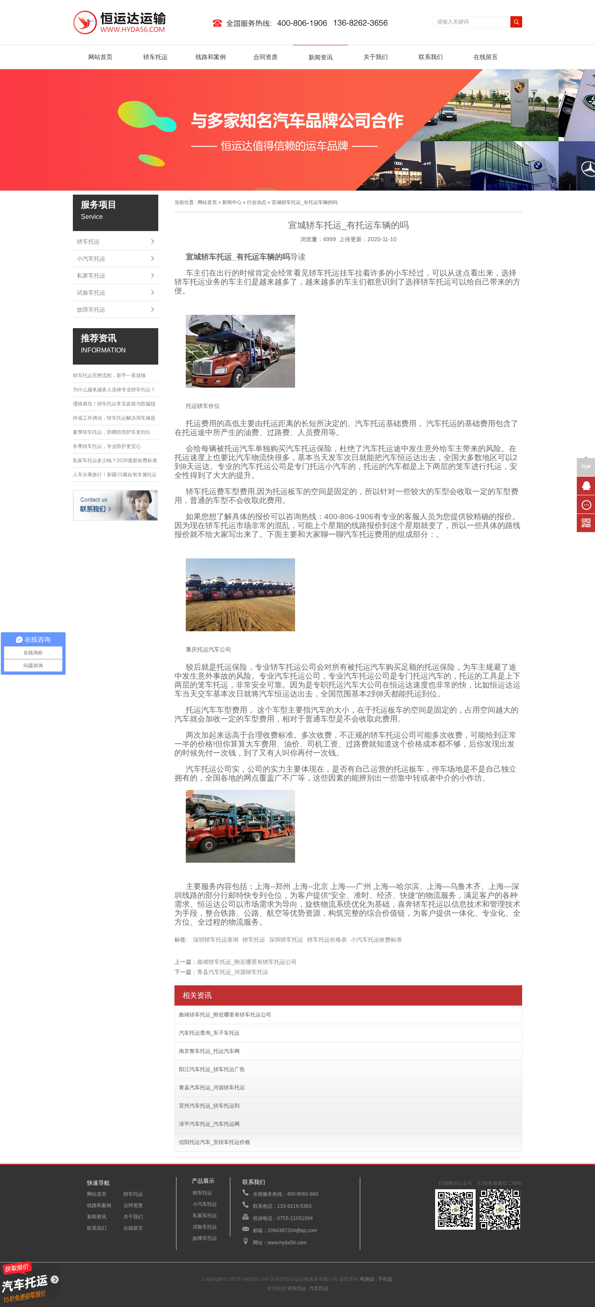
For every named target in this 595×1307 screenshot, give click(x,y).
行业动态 (256, 202)
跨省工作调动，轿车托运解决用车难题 (114, 418)
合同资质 (265, 56)
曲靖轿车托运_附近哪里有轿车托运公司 (247, 962)
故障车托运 (91, 309)
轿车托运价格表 (327, 939)
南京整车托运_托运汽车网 (209, 1051)
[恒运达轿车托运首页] (234, 35)
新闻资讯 (320, 57)
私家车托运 (91, 275)
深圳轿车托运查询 (215, 939)
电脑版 (367, 1279)
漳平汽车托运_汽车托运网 (209, 1124)
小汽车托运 (91, 258)
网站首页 (100, 56)
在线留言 (486, 56)
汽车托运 (319, 1288)
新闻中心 (232, 202)
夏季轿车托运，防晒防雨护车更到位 (112, 432)
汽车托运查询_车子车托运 (209, 1033)
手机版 (385, 1279)
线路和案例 (211, 56)
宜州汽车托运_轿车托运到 (209, 1106)
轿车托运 (155, 56)
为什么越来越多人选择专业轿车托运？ (114, 390)
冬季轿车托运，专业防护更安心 (107, 446)
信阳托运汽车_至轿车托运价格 (214, 1142)
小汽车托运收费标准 (376, 939)
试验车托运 (91, 292)
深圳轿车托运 (286, 939)
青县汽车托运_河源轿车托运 (232, 972)
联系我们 (431, 56)
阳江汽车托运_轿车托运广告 (212, 1069)
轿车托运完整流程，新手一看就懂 (109, 375)
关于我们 (375, 56)
